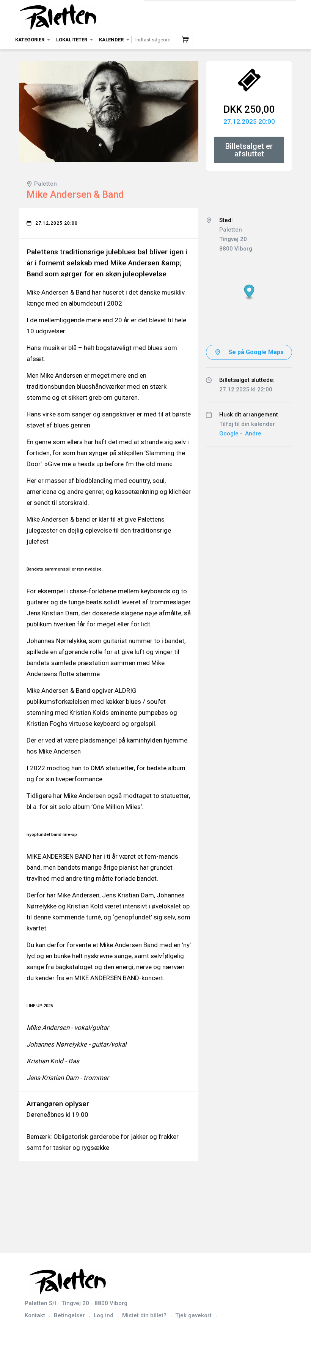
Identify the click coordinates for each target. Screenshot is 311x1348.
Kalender (111, 40)
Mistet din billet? (144, 1315)
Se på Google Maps (256, 352)
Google (229, 433)
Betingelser (69, 1315)
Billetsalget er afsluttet (249, 150)
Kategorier (29, 40)
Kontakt (35, 1315)
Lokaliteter (71, 40)
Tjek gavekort (193, 1315)
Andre (253, 433)
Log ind (103, 1315)
